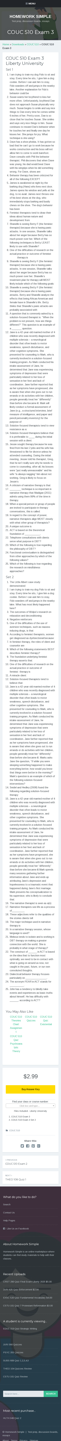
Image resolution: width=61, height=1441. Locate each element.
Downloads (18, 44)
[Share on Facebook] (27, 1146)
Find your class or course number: (30, 1101)
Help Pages (9, 1220)
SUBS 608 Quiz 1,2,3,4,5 (16, 1360)
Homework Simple (30, 16)
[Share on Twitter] (22, 1146)
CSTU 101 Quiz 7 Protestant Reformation (24, 1305)
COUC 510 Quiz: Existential (46, 1020)
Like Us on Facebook (18, 1228)
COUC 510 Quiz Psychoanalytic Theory (16, 1044)
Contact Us (9, 1212)
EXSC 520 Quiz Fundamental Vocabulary (24, 1297)
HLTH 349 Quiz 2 (12, 1418)
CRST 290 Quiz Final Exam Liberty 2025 (24, 1281)
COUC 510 (33, 44)
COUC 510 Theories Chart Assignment (16, 1024)
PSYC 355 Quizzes (13, 1352)
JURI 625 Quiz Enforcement (17, 1289)
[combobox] (30, 1106)
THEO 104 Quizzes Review (17, 1368)
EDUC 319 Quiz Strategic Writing (20, 1328)
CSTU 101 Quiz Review (15, 1376)
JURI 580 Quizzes (12, 1344)
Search (6, 1204)
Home (6, 44)
